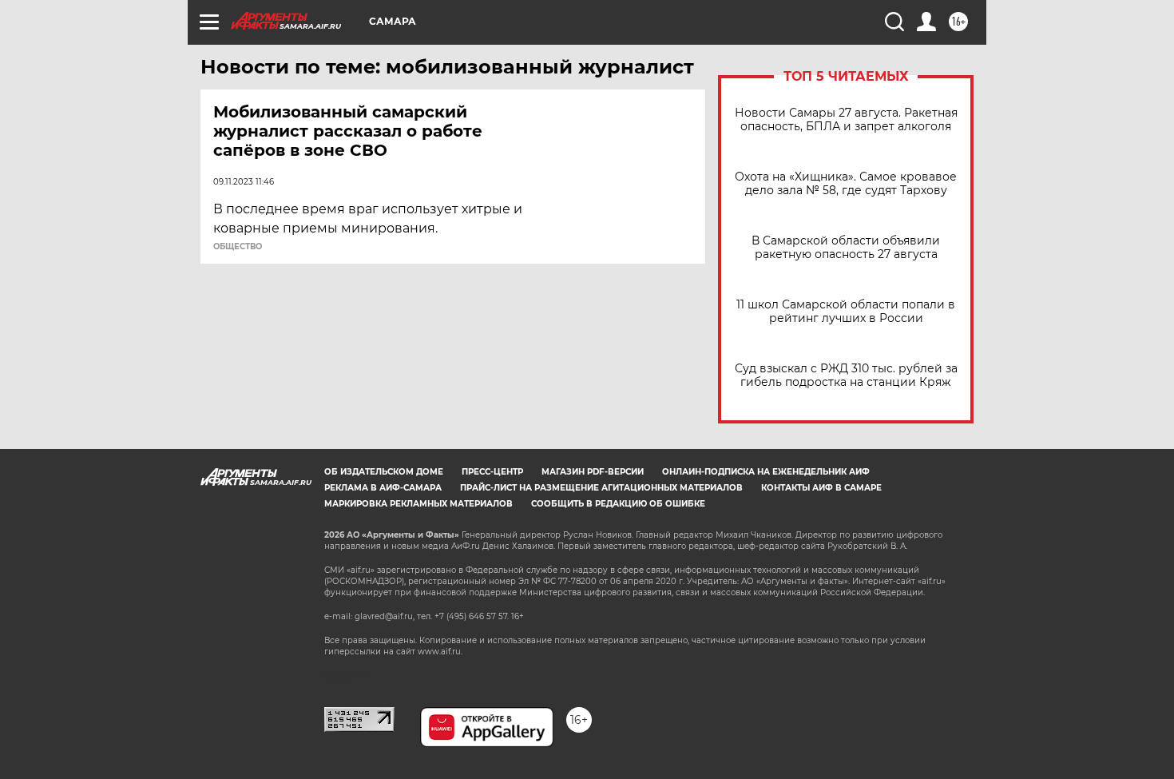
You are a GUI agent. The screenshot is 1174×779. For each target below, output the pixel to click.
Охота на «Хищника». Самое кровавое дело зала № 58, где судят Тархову (846, 183)
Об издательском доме (383, 472)
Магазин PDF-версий (592, 472)
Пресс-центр (492, 472)
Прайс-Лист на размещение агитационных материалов (601, 488)
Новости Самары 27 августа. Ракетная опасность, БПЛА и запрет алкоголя (846, 119)
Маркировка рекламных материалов (418, 504)
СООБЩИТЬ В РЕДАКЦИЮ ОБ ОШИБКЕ (618, 504)
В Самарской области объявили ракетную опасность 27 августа (846, 247)
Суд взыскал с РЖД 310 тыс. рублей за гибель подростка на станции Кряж (846, 375)
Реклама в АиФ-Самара (383, 488)
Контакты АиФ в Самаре (821, 488)
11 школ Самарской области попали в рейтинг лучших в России (845, 311)
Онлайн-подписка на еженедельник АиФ (766, 472)
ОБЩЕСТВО (237, 247)
